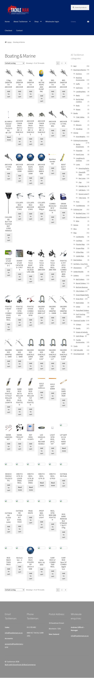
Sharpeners (77, 268)
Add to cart (8, 94)
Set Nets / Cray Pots (80, 264)
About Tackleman (21, 21)
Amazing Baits (84, 168)
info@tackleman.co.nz (14, 633)
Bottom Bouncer (82, 287)
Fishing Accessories (80, 140)
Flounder (79, 151)
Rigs (75, 233)
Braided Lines (81, 213)
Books (75, 113)
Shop (37, 21)
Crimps (78, 324)
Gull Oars (79, 88)
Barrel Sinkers (81, 283)
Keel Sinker (80, 303)
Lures (78, 164)
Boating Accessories (80, 79)
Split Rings (80, 336)
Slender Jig (83, 186)
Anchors (79, 74)
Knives (75, 225)
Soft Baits (82, 190)
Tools (75, 346)
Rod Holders (77, 260)
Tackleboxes (80, 206)
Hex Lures (82, 178)
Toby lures (82, 198)
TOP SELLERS (78, 350)
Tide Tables (80, 117)
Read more (9, 138)
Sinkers (76, 275)
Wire (77, 221)
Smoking (79, 129)
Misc (75, 229)
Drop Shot (79, 299)
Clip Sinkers (80, 291)
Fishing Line (77, 209)
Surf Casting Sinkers (80, 315)
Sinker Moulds (78, 272)
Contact (19, 30)
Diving (75, 133)
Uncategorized (78, 354)
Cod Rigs (79, 241)
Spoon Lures (83, 194)
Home (7, 21)
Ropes (78, 109)
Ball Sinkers (80, 279)
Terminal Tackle (79, 320)
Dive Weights (80, 137)
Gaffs (78, 84)
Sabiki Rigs (80, 256)
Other (78, 307)
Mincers (79, 125)
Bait (74, 66)
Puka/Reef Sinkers (82, 310)
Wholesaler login (52, 21)
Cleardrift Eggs (82, 173)
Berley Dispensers (80, 145)
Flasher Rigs (80, 244)
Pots (77, 202)
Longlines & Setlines (80, 159)
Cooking (76, 121)
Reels (78, 95)
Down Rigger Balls (82, 295)
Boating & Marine (79, 70)
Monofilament (81, 217)
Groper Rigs (80, 248)
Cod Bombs (80, 237)
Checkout (8, 30)
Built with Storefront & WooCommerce (20, 664)
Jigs (80, 182)
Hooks (78, 328)
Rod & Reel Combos (80, 100)
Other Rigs (80, 252)
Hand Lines (80, 154)
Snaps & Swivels (82, 332)
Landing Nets (81, 91)
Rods (78, 106)
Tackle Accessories (80, 341)
